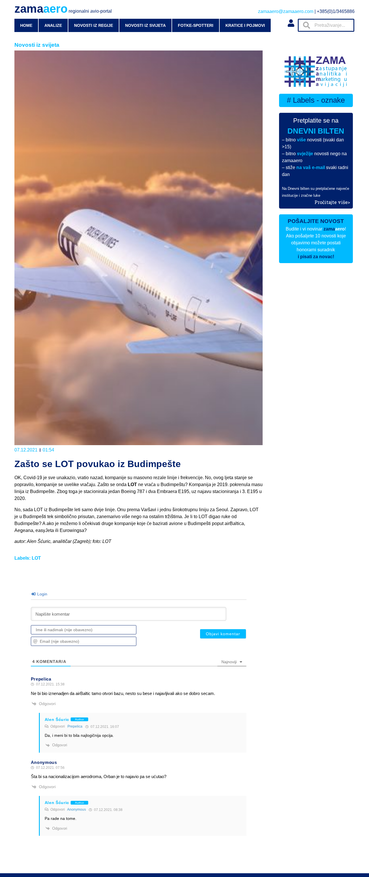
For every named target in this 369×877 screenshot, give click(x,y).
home (26, 25)
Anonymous (76, 809)
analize (53, 25)
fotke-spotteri (195, 25)
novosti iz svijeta (145, 25)
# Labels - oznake (316, 100)
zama (63, 8)
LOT (36, 558)
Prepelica (74, 726)
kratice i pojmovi (245, 25)
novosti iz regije (93, 25)
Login (41, 594)
